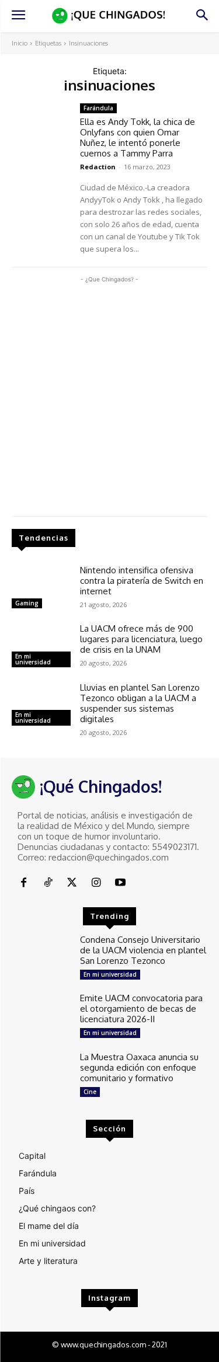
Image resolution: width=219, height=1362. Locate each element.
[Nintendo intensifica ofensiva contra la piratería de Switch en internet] (41, 588)
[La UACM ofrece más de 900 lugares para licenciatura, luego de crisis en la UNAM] (41, 646)
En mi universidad (33, 659)
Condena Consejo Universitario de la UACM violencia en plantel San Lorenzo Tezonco (143, 950)
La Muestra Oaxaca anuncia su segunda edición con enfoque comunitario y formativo (139, 1067)
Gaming (27, 603)
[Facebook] (24, 883)
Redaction (98, 166)
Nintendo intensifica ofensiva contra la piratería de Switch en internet (141, 581)
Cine (90, 1092)
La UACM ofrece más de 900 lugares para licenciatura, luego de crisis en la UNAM (141, 639)
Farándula (98, 108)
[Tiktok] (48, 883)
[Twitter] (72, 883)
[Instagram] (96, 883)
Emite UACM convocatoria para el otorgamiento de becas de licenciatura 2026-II (141, 1008)
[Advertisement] (109, 394)
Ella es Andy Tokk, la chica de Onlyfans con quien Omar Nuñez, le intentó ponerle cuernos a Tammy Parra (137, 137)
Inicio (19, 43)
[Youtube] (121, 883)
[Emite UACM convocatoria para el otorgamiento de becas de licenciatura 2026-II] (41, 1016)
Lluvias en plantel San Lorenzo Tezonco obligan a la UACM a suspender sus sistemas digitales (140, 703)
